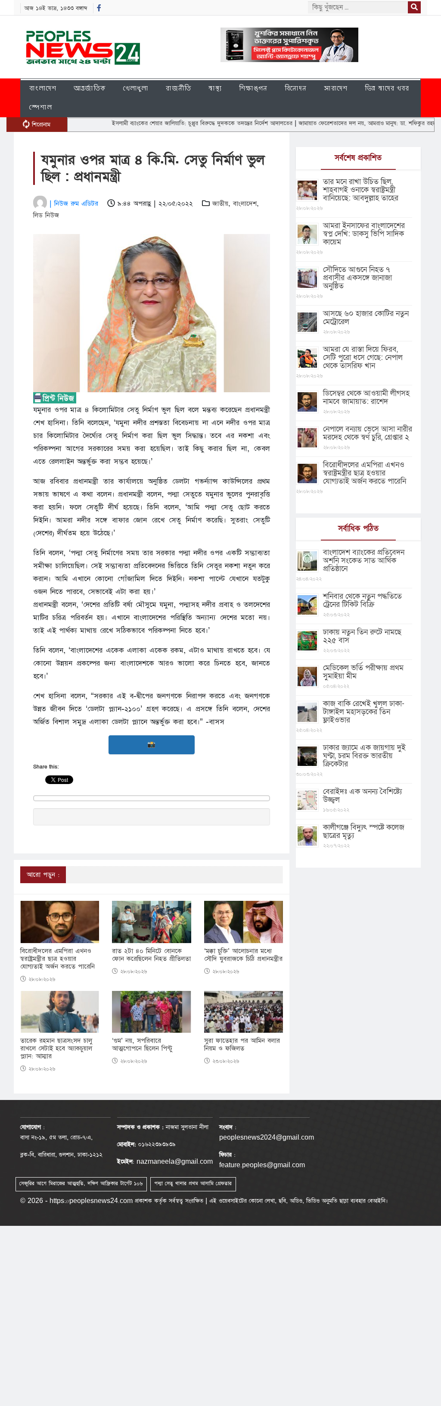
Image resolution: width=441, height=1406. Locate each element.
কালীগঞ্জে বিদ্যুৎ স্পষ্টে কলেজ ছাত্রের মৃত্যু (363, 831)
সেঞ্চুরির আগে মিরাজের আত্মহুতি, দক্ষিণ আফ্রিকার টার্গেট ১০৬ (81, 1183)
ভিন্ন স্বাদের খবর (387, 88)
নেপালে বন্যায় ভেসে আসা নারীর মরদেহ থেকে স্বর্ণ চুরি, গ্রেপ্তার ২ (367, 433)
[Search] (414, 7)
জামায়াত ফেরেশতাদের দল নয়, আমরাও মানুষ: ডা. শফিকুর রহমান (343, 123)
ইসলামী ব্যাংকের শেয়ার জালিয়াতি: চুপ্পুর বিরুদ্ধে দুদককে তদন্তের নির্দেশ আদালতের (176, 123)
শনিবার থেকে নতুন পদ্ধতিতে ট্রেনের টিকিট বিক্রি (362, 600)
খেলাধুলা (136, 88)
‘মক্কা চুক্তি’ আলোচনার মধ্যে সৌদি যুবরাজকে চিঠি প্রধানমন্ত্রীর (243, 955)
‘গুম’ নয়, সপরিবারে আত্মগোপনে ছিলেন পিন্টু (142, 1045)
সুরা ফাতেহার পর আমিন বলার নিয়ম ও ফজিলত (242, 1045)
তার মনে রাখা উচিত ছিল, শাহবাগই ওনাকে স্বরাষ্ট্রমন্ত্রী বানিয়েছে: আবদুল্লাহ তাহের (360, 190)
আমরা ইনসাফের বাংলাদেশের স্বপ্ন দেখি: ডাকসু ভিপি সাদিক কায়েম (364, 234)
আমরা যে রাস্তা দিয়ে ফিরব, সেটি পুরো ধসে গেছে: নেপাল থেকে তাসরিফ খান (363, 357)
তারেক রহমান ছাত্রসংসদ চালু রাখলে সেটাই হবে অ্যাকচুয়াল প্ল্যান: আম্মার (56, 1048)
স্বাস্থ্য (215, 88)
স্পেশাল (40, 107)
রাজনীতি (178, 88)
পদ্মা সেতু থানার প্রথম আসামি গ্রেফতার (193, 1183)
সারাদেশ (336, 88)
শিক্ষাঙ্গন (253, 88)
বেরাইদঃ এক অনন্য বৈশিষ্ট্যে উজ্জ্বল (362, 796)
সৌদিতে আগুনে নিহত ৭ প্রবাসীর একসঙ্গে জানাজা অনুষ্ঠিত (357, 278)
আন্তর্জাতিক (90, 88)
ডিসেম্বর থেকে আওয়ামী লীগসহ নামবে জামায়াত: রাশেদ (366, 397)
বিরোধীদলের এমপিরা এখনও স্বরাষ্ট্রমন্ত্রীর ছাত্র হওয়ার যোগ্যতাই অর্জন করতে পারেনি (57, 959)
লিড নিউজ (46, 215)
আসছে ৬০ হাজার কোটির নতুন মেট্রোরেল (366, 318)
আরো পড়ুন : (43, 874)
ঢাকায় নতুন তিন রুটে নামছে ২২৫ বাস (362, 636)
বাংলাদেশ (42, 88)
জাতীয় (220, 203)
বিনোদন (296, 88)
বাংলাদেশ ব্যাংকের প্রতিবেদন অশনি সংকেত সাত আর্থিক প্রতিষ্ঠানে (363, 560)
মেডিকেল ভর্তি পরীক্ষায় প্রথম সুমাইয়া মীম (363, 672)
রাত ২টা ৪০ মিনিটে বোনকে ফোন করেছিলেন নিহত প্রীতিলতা (151, 955)
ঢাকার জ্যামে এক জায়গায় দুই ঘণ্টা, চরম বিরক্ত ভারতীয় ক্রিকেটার (364, 756)
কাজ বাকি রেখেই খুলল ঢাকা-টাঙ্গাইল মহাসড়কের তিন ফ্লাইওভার (363, 712)
